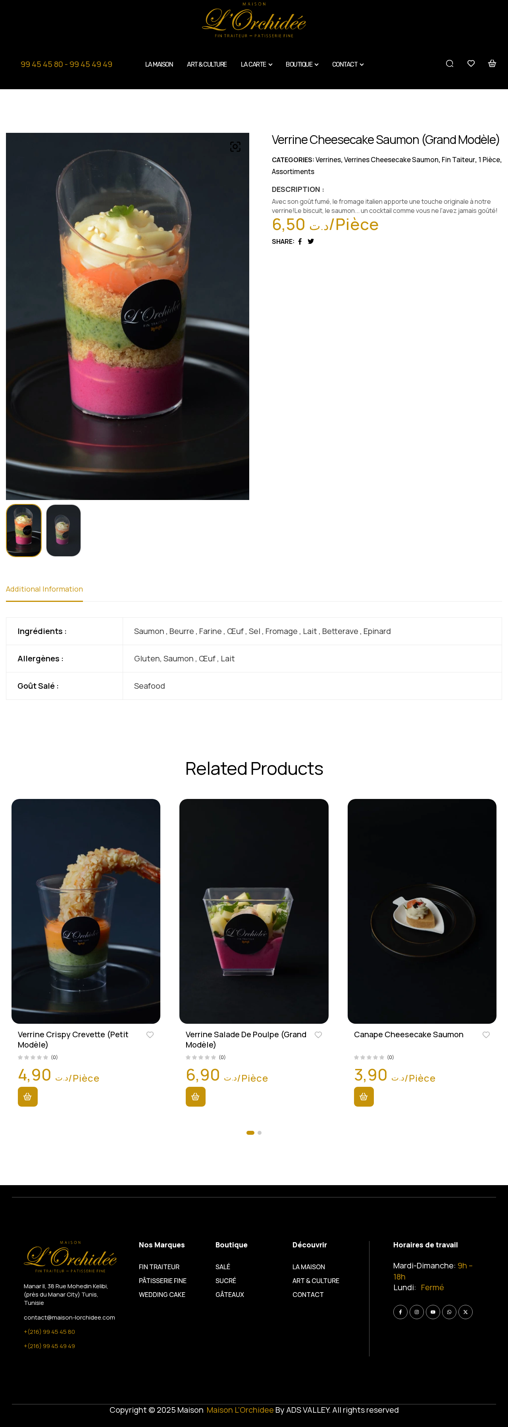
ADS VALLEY (307, 1409)
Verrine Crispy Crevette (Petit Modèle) (73, 1039)
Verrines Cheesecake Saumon (391, 159)
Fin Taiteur (458, 159)
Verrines (328, 159)
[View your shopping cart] (492, 63)
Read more (28, 1097)
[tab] (44, 593)
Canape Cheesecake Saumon (409, 1034)
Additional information (44, 589)
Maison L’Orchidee (240, 1409)
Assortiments (293, 171)
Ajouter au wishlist (150, 1034)
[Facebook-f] (400, 1312)
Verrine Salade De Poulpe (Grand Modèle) (246, 1039)
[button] (250, 1133)
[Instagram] (417, 1312)
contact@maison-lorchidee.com (69, 1317)
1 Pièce (489, 159)
